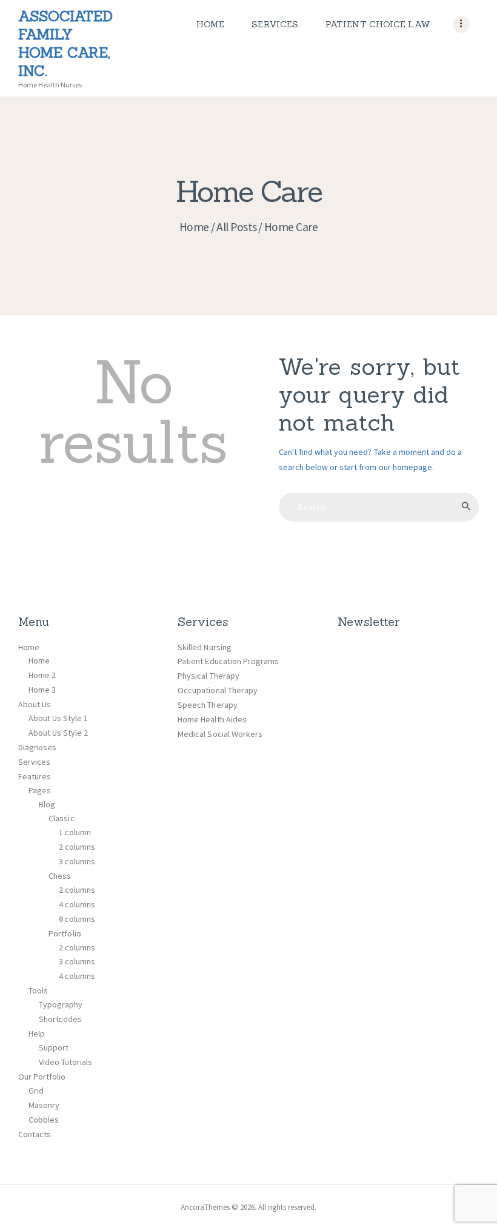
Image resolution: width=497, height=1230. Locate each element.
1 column (75, 832)
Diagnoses (37, 747)
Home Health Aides (212, 719)
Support (53, 1047)
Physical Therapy (208, 675)
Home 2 (42, 675)
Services (34, 761)
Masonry (43, 1105)
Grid (36, 1090)
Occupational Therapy (217, 690)
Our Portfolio (41, 1076)
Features (34, 776)
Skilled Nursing (204, 647)
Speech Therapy (207, 704)
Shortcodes (60, 1018)
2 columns (77, 846)
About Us (34, 704)
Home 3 (42, 689)
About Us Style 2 (58, 732)
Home (194, 227)
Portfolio (64, 933)
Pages (39, 790)
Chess (59, 875)
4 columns (77, 904)
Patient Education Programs (228, 661)
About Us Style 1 (58, 718)
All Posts (236, 227)
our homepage (405, 467)
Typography (60, 1004)
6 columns (77, 918)
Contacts (34, 1134)
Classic (61, 818)
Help (36, 1033)
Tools (38, 990)
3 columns (77, 861)
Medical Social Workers (220, 733)
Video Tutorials (65, 1062)
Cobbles (43, 1119)
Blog (47, 804)
